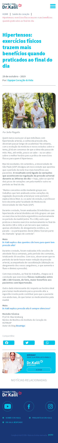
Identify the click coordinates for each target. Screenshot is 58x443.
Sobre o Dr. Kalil (13, 417)
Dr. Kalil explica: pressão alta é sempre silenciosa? (26, 308)
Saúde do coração (20, 14)
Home (5, 14)
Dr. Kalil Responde (14, 422)
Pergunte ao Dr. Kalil (42, 417)
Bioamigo (20, 325)
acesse (39, 369)
